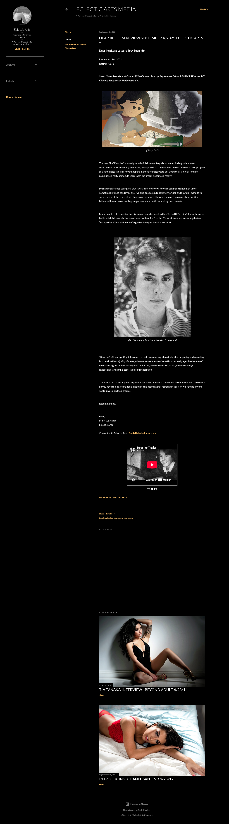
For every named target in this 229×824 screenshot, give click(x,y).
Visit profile (22, 48)
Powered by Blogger (139, 804)
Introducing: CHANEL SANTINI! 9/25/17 (136, 779)
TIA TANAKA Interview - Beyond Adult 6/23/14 (143, 689)
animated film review (75, 44)
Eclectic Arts (22, 29)
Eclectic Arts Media (106, 9)
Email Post (110, 514)
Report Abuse (14, 96)
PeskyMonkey (144, 810)
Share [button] (68, 32)
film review (70, 48)
